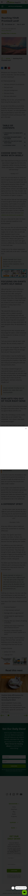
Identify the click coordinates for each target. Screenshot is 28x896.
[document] (14, 448)
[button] (26, 428)
